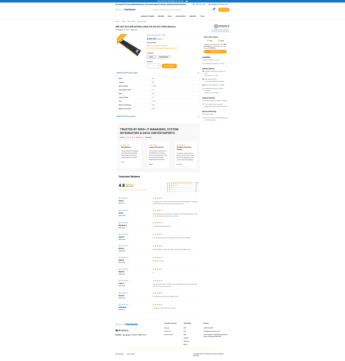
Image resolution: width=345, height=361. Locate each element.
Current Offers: (152, 42)
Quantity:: (150, 62)
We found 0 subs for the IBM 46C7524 (220, 31)
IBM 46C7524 (142, 21)
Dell (185, 331)
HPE (185, 328)
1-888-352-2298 (200, 4)
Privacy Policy (119, 354)
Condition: (150, 53)
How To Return (168, 334)
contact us (224, 10)
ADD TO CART (169, 66)
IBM (123, 21)
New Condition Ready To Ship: (156, 35)
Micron (186, 344)
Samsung (186, 341)
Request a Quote (215, 51)
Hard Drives (181, 16)
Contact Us (167, 331)
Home (117, 21)
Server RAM (131, 21)
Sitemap (166, 328)
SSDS (170, 16)
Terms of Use (131, 354)
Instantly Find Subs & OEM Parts (220, 30)
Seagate (186, 338)
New (151, 57)
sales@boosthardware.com (219, 4)
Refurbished (163, 57)
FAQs (202, 16)
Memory (193, 16)
